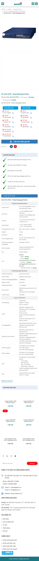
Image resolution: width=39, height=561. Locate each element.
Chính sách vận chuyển (10, 549)
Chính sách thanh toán (10, 540)
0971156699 (7, 113)
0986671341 (7, 122)
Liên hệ (10, 406)
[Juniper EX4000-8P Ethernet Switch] (10, 415)
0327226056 (7, 117)
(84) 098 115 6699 (13, 481)
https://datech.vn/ (16, 493)
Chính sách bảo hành (9, 546)
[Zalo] (13, 113)
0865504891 (25, 117)
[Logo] (18, 4)
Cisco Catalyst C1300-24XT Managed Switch (29, 439)
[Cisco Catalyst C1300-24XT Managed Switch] (29, 434)
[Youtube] (15, 456)
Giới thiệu (6, 519)
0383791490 (25, 113)
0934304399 (7, 126)
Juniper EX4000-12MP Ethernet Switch (10, 401)
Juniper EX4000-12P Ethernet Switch (28, 401)
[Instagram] (15, 146)
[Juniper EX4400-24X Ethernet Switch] (29, 415)
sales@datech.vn (16, 487)
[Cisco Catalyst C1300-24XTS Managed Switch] (10, 434)
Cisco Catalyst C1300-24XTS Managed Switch (10, 439)
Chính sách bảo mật (9, 543)
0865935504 (25, 126)
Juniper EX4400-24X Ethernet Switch (28, 420)
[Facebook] (11, 146)
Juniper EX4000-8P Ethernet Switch (10, 420)
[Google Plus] (7, 456)
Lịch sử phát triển (8, 522)
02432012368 (26, 122)
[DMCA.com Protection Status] (7, 553)
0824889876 (7, 131)
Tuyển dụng (6, 528)
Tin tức (5, 525)
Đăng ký (32, 463)
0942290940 (7, 136)
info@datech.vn (15, 490)
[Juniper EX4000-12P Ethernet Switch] (29, 396)
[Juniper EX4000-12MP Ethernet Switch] (10, 396)
